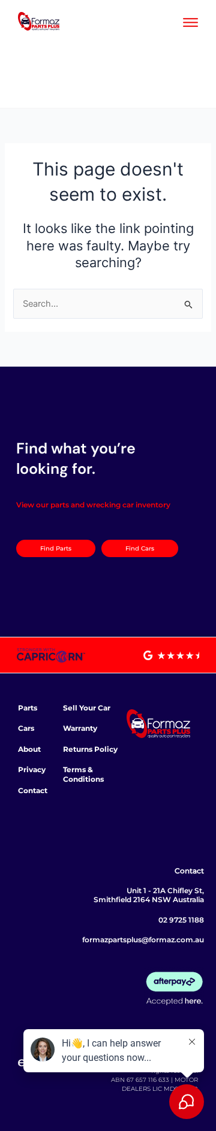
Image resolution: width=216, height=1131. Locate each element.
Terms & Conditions (83, 774)
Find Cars (139, 548)
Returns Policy (90, 749)
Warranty (80, 728)
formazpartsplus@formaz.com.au (143, 939)
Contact (32, 790)
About (29, 749)
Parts (27, 707)
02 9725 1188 (181, 919)
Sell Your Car (86, 707)
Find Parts (55, 548)
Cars (26, 728)
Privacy (32, 769)
